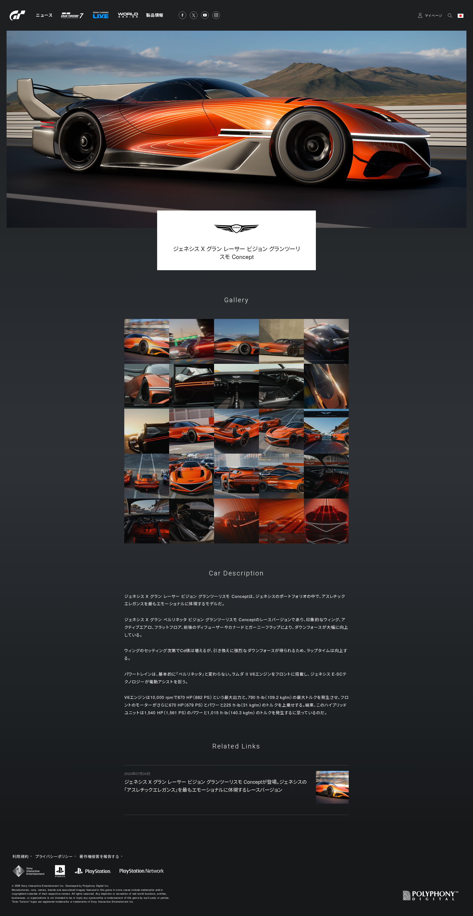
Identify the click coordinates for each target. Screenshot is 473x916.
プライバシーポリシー (54, 856)
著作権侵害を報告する (99, 856)
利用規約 (20, 856)
